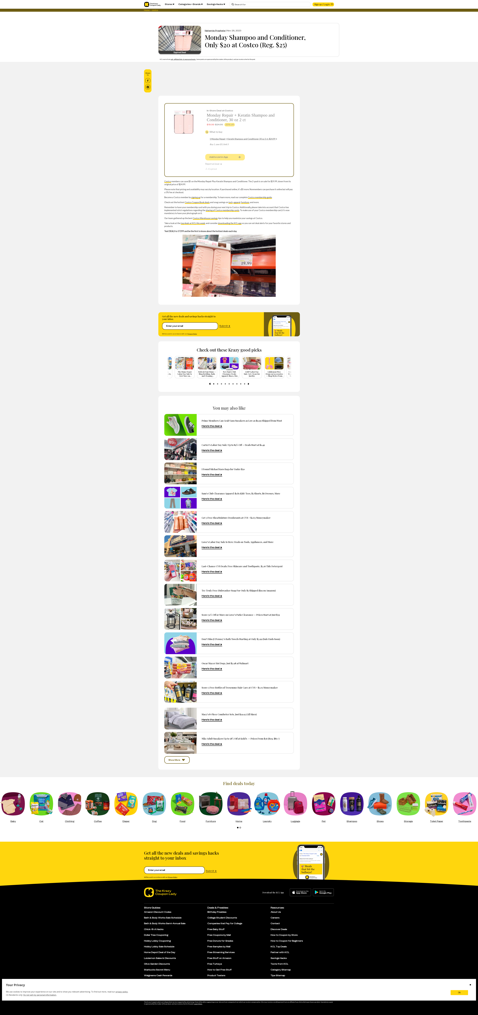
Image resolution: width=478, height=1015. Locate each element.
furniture (245, 202)
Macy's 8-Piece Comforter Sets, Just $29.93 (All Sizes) (229, 714)
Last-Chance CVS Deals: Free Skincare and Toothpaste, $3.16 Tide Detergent (242, 566)
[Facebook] (147, 80)
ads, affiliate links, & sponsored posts (183, 59)
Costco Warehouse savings (205, 218)
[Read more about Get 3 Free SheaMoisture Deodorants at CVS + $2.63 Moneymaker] (180, 522)
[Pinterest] (147, 86)
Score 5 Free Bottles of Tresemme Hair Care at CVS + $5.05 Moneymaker (240, 687)
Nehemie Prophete (215, 30)
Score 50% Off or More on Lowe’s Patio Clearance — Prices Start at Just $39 (241, 614)
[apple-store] (300, 892)
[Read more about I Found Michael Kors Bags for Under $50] (180, 473)
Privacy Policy (192, 334)
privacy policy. (122, 991)
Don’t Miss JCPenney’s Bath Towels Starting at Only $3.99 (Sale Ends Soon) (241, 639)
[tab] (213, 383)
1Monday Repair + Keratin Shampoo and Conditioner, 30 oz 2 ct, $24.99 (242, 139)
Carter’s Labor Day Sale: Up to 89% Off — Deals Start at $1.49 (233, 444)
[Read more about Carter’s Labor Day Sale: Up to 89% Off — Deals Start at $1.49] (180, 449)
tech (231, 202)
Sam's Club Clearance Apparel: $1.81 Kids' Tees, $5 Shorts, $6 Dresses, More (241, 493)
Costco (167, 181)
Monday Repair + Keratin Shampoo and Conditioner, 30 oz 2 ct (241, 117)
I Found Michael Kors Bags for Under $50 (223, 469)
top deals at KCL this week (193, 223)
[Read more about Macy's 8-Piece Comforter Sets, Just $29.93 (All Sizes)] (180, 718)
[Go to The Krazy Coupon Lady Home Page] (152, 4)
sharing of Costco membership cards (222, 210)
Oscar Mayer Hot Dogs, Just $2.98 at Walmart (225, 663)
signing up (195, 197)
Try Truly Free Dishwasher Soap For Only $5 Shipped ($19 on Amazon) (239, 590)
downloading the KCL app (229, 223)
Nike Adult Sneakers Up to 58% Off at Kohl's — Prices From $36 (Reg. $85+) (240, 738)
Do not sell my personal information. (40, 995)
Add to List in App (218, 157)
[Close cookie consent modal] (470, 985)
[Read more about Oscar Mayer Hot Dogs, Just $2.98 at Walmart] (180, 667)
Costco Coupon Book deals (197, 202)
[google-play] (323, 892)
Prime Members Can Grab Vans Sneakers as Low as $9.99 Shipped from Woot (242, 420)
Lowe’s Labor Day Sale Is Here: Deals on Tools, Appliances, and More (237, 542)
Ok (459, 992)
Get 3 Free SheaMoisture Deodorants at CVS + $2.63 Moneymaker (236, 517)
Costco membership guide (260, 197)
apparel (236, 202)
